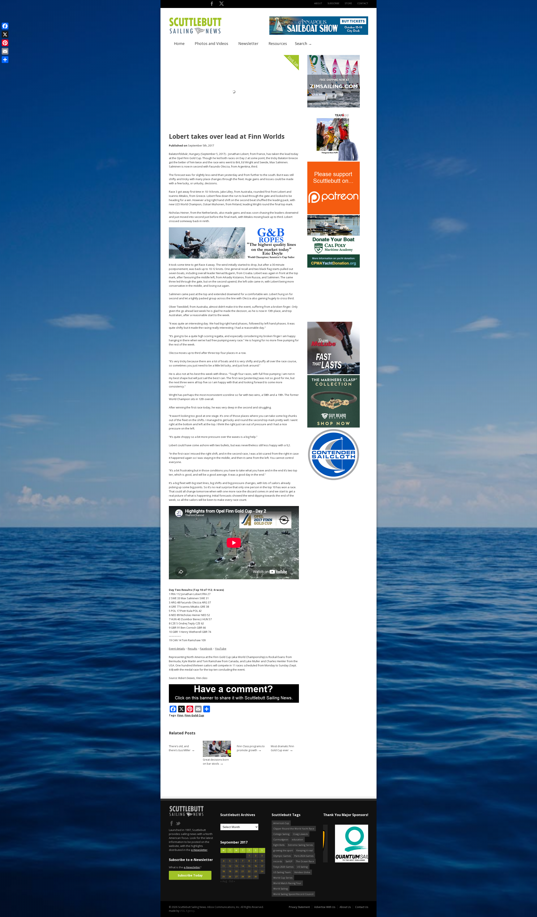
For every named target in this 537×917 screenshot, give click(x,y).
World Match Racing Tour (287, 883)
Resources (277, 43)
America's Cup (281, 823)
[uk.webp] (345, 844)
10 (262, 860)
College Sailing (281, 834)
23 (255, 871)
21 (242, 871)
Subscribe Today (190, 875)
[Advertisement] (333, 294)
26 (230, 876)
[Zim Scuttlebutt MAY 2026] (333, 106)
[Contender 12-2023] (333, 480)
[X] (5, 34)
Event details (177, 648)
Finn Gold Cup (194, 715)
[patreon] (333, 213)
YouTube (220, 648)
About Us (345, 907)
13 (236, 866)
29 (249, 876)
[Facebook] (5, 26)
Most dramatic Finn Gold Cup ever (282, 748)
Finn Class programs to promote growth (251, 748)
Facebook (206, 648)
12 (230, 866)
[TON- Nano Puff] (333, 160)
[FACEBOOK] (212, 4)
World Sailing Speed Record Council (293, 894)
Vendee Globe (302, 872)
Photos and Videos (211, 43)
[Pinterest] (5, 43)
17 (262, 866)
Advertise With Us (324, 907)
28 (242, 876)
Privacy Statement (299, 907)
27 (236, 876)
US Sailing (302, 866)
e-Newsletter (199, 850)
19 (230, 871)
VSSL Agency (187, 911)
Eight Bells (278, 844)
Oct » (232, 881)
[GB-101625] (234, 257)
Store (348, 3)
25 (223, 876)
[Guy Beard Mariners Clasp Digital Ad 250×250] (333, 426)
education (297, 839)
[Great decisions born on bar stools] (217, 756)
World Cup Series (282, 877)
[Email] (5, 51)
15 (249, 866)
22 (249, 871)
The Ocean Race (305, 861)
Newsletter (248, 43)
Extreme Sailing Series (300, 844)
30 (255, 876)
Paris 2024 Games (303, 855)
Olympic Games (282, 855)
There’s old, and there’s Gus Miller (179, 748)
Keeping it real (304, 850)
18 (223, 871)
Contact (362, 3)
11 (223, 866)
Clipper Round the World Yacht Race (293, 828)
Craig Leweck (300, 834)
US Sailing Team (282, 872)
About (318, 3)
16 (255, 866)
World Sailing (280, 888)
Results (192, 648)
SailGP (288, 861)
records (277, 861)
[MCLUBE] (333, 373)
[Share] (5, 59)
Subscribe (333, 3)
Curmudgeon (280, 839)
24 (262, 871)
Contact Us (361, 907)
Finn (180, 715)
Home (179, 43)
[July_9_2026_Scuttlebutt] (333, 266)
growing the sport (283, 850)
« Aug (223, 881)
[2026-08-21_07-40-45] (318, 34)
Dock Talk (293, 61)
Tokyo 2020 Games (283, 866)
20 (236, 871)
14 (242, 866)
